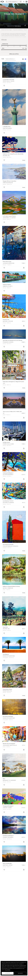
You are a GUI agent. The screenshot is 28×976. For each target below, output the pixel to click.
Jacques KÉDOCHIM (8, 263)
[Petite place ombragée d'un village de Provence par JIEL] (14, 365)
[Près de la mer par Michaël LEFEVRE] (14, 306)
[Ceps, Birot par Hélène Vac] (14, 610)
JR (3, 413)
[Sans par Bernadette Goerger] (14, 765)
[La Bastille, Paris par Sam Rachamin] (14, 107)
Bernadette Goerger (9, 780)
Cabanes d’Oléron (7, 284)
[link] (20, 1)
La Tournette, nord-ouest (8, 79)
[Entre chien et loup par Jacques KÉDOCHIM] (14, 243)
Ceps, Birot (5, 627)
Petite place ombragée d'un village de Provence (13, 381)
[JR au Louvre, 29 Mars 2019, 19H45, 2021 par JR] (14, 400)
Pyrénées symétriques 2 (8, 835)
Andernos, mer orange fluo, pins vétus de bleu (13, 153)
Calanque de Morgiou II (8, 472)
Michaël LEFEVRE (8, 321)
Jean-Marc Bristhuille (10, 745)
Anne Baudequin (8, 182)
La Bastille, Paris (6, 126)
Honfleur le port (6, 442)
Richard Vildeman (8, 502)
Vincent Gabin (7, 807)
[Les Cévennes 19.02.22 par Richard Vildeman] (14, 491)
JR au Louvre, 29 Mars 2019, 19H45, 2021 (12, 411)
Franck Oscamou (8, 837)
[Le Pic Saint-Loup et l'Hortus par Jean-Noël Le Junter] (14, 202)
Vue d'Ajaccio (6, 654)
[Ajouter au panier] (23, 268)
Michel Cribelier (8, 588)
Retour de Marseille (7, 863)
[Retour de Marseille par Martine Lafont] (14, 854)
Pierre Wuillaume (8, 444)
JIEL (4, 383)
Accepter (7, 973)
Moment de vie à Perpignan (9, 743)
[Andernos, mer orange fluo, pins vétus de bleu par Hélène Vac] (14, 144)
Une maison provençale (8, 544)
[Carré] (23, 59)
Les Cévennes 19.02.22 (8, 500)
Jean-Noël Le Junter (9, 217)
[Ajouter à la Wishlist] (4, 85)
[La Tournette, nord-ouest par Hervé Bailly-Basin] (14, 70)
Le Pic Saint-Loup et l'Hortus (9, 216)
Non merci (20, 973)
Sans (4, 778)
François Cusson (8, 342)
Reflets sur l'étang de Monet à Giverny (11, 586)
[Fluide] (25, 59)
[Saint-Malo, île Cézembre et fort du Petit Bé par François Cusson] (14, 334)
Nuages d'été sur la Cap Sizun (9, 181)
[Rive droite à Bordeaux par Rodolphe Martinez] (14, 707)
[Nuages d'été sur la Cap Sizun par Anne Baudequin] (14, 171)
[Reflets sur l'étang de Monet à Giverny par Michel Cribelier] (14, 569)
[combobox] (10, 59)
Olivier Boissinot (8, 474)
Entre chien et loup (7, 261)
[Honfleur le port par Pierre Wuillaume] (14, 431)
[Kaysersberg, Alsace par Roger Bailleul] (14, 676)
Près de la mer (6, 319)
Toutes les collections (18, 29)
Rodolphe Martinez (9, 656)
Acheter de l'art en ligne (6, 29)
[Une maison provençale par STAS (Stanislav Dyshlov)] (14, 527)
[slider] (1, 45)
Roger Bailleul (7, 691)
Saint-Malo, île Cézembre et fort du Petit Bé (12, 340)
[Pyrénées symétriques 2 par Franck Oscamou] (14, 825)
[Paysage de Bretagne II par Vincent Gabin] (14, 796)
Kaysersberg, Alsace (7, 689)
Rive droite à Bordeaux (8, 716)
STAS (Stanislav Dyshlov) (10, 546)
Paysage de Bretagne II (8, 806)
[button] (26, 1)
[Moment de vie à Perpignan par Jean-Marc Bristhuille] (14, 734)
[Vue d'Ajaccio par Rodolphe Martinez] (14, 645)
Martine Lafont (8, 865)
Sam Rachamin (7, 128)
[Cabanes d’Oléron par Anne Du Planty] (14, 277)
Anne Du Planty (8, 286)
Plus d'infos (7, 969)
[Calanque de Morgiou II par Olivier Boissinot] (14, 461)
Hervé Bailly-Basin (8, 81)
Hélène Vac (6, 155)
